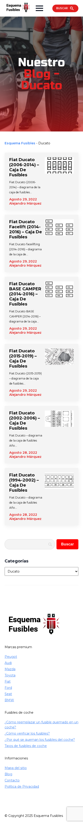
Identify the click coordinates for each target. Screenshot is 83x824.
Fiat (8, 681)
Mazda (10, 669)
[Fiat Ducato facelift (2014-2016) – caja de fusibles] (59, 243)
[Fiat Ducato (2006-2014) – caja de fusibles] (59, 181)
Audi (8, 663)
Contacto (12, 780)
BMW (9, 700)
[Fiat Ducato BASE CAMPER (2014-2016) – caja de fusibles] (59, 308)
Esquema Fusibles (20, 143)
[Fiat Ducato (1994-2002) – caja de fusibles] (59, 497)
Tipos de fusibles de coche (26, 746)
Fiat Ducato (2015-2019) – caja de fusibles (23, 358)
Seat (8, 694)
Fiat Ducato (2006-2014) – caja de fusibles (24, 167)
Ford (8, 688)
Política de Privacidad (22, 786)
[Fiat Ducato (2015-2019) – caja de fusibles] (59, 372)
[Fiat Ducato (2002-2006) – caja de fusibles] (59, 435)
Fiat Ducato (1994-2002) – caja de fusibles (24, 483)
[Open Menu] (39, 8)
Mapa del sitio (16, 768)
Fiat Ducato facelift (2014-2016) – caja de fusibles (25, 229)
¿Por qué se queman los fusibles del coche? (40, 740)
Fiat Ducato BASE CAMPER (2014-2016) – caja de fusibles (25, 294)
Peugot (11, 657)
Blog (8, 774)
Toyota (10, 675)
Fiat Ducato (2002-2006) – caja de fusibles (24, 421)
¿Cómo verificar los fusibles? (27, 733)
